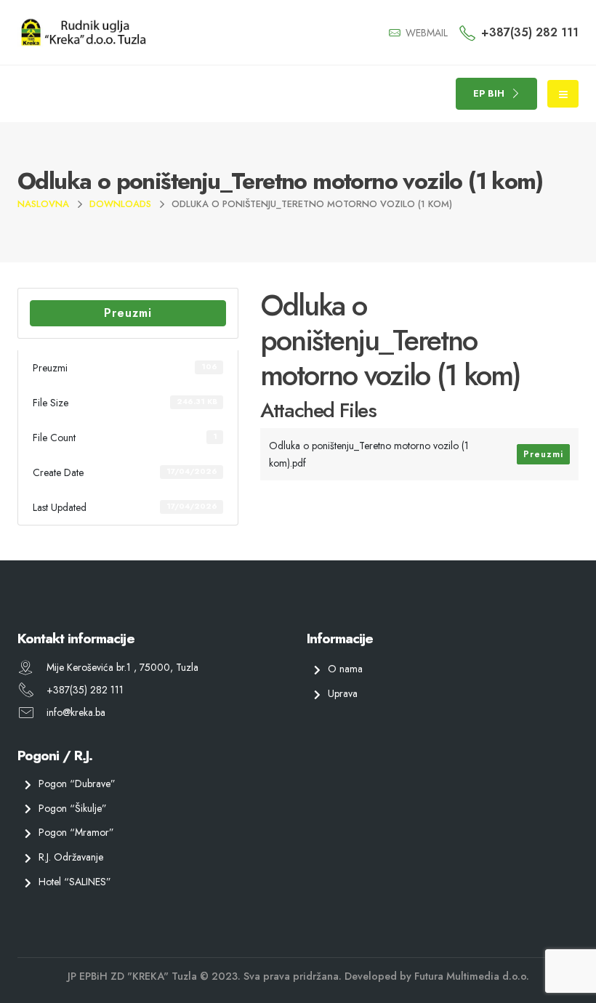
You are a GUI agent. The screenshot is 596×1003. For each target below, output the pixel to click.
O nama (345, 668)
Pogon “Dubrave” (77, 783)
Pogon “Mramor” (76, 832)
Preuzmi (128, 313)
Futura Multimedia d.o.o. (471, 976)
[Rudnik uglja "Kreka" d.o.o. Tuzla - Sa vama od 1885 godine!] (82, 32)
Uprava (343, 693)
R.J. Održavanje (71, 857)
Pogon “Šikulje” (73, 807)
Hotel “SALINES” (75, 881)
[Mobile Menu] (563, 94)
